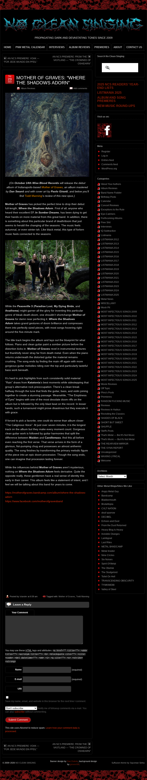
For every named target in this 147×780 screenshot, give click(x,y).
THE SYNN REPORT (112, 448)
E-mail (18, 679)
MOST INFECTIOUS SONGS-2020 (119, 358)
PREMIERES (101, 47)
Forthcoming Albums (111, 218)
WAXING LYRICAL (110, 456)
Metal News (107, 299)
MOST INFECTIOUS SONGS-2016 (119, 341)
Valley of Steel (108, 589)
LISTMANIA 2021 (110, 277)
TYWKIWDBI (107, 585)
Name (18, 669)
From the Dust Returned (113, 525)
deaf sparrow (108, 512)
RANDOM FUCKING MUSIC (115, 401)
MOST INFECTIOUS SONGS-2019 (119, 354)
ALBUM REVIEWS (79, 47)
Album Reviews (28, 88)
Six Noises (107, 559)
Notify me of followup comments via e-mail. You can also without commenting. (46, 710)
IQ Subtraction (108, 231)
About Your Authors (111, 184)
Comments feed (109, 164)
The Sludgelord (109, 572)
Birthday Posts (108, 197)
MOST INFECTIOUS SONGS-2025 (119, 380)
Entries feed (107, 160)
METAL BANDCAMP (112, 546)
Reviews (105, 405)
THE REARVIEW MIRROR (114, 443)
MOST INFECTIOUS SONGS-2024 (119, 375)
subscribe (20, 711)
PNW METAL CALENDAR (30, 47)
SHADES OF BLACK (111, 418)
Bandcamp (107, 495)
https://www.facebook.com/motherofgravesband (34, 501)
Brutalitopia (107, 504)
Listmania (106, 235)
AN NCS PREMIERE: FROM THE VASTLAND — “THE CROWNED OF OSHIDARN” (71, 60)
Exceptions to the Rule (112, 209)
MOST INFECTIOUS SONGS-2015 (119, 337)
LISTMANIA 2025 (110, 295)
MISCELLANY (108, 303)
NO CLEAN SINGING (26, 763)
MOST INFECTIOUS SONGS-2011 (119, 320)
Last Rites (106, 542)
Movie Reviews (109, 384)
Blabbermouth (108, 500)
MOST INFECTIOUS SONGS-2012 (119, 324)
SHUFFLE (106, 426)
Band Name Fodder (111, 192)
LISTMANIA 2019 (110, 269)
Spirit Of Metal (108, 563)
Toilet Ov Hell (108, 576)
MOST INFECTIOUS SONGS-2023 (119, 371)
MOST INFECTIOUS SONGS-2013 (119, 328)
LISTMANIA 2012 (110, 239)
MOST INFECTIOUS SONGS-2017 (119, 345)
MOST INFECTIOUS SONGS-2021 (119, 363)
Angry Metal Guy (110, 491)
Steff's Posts (107, 431)
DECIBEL (106, 517)
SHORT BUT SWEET (112, 422)
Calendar (106, 201)
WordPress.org (109, 168)
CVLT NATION (108, 508)
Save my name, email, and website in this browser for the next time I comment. (45, 701)
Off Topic (105, 388)
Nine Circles (107, 555)
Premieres (106, 396)
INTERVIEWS (57, 47)
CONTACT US (134, 47)
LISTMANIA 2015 (110, 252)
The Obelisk (107, 568)
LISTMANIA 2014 (110, 248)
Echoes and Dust (110, 521)
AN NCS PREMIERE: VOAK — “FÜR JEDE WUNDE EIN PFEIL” (21, 60)
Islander (23, 596)
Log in (104, 155)
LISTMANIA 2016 (110, 256)
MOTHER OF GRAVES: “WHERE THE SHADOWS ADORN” (50, 80)
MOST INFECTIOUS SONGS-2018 (119, 350)
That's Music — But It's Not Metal (118, 439)
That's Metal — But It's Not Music (118, 435)
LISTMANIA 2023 (110, 286)
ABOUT (118, 47)
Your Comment (20, 612)
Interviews (106, 226)
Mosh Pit (105, 307)
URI (20, 688)
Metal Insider (108, 551)
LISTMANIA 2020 (110, 273)
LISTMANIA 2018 (110, 265)
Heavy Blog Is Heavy (112, 529)
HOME (7, 47)
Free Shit (105, 222)
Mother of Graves (67, 596)
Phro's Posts (107, 392)
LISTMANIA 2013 (110, 243)
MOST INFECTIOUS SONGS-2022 (119, 367)
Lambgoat (106, 538)
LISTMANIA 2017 (110, 260)
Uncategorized (108, 452)
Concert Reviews (110, 205)
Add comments (80, 88)
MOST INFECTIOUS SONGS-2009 (119, 311)
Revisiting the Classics (113, 414)
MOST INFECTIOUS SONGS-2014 (119, 333)
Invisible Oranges (110, 534)
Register (105, 151)
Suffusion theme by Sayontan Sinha (128, 763)
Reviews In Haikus (110, 409)
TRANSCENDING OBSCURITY (117, 580)
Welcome (106, 460)
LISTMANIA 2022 (110, 282)
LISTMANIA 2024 (110, 290)
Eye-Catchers (108, 214)
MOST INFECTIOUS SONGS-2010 (119, 316)
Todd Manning (82, 596)
